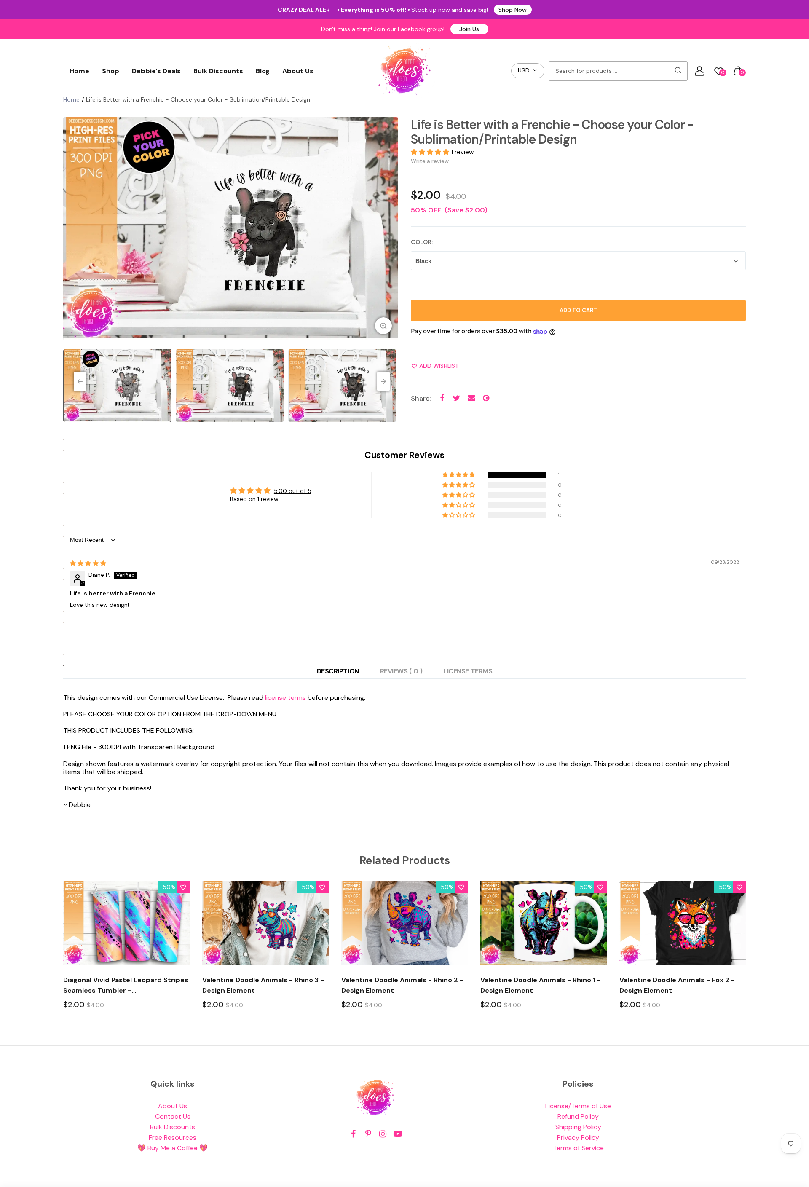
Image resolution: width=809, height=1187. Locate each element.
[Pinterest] (368, 1134)
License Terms (467, 671)
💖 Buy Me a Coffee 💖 (172, 1148)
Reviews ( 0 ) (401, 671)
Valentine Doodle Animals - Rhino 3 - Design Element (263, 985)
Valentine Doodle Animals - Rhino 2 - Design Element (402, 985)
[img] (88, 563)
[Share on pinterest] (486, 398)
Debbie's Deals (156, 71)
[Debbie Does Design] (404, 71)
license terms (285, 697)
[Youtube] (397, 1134)
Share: (421, 398)
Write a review (430, 161)
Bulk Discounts (218, 71)
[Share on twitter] (456, 398)
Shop (110, 71)
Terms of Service (578, 1148)
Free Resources (172, 1137)
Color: (422, 242)
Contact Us (172, 1116)
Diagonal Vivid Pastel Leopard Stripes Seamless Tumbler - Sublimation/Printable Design (125, 985)
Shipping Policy (578, 1127)
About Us (297, 71)
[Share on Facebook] (442, 398)
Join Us (469, 29)
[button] (431, 152)
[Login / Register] (699, 70)
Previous (71, 228)
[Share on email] (471, 398)
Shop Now (512, 9)
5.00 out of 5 (292, 491)
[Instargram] (383, 1134)
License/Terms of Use (578, 1105)
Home (79, 71)
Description (338, 671)
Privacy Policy (578, 1137)
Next (389, 228)
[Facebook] (353, 1134)
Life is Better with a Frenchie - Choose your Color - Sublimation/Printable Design (552, 132)
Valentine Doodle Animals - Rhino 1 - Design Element (540, 985)
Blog (263, 71)
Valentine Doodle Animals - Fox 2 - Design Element (677, 985)
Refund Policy (578, 1116)
